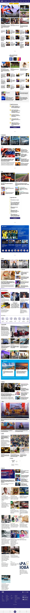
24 (20, 240)
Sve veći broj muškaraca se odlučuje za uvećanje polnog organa (6, 431)
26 (18, 191)
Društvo (22, 153)
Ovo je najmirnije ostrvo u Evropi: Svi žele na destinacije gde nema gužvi (8, 372)
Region (22, 148)
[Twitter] (15, 59)
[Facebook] (11, 59)
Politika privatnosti (17, 598)
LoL (21, 474)
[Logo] (2, 1)
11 (9, 447)
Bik (6, 321)
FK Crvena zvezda (16, 3)
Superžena (7, 596)
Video (11, 595)
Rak (15, 321)
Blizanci (11, 321)
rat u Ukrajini (6, 3)
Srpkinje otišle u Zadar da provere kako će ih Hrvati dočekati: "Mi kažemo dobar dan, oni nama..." (21, 372)
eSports (7, 597)
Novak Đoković (14, 228)
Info (2, 12)
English (12, 597)
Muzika (22, 387)
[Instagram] (19, 59)
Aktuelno (3, 262)
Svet (20, 96)
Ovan (3, 321)
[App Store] (25, 599)
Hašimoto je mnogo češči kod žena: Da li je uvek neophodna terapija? (21, 431)
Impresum (16, 596)
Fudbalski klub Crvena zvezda (7, 228)
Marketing (16, 595)
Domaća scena (3, 479)
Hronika (7, 96)
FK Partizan (11, 3)
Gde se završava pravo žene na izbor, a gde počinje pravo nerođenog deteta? (14, 420)
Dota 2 (22, 469)
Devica (23, 321)
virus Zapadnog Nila (22, 3)
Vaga (28, 321)
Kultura (7, 595)
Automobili (12, 73)
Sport (2, 596)
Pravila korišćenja (17, 597)
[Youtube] (27, 592)
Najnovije (6, 1)
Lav (19, 321)
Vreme (12, 458)
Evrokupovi (22, 7)
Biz (20, 24)
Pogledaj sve (15, 127)
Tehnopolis (12, 140)
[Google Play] (25, 597)
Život (2, 417)
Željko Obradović (20, 228)
